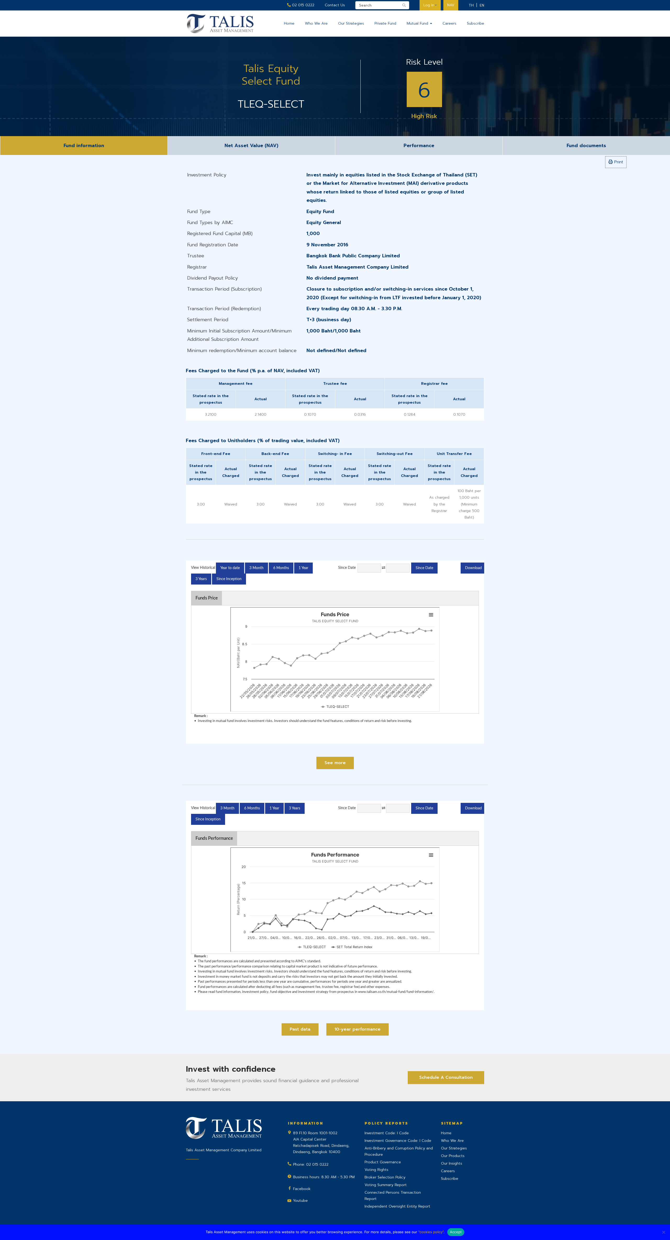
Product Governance (383, 1162)
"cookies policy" (431, 1232)
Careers (449, 23)
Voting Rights (376, 1169)
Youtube (300, 1200)
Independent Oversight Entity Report (397, 1206)
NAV (450, 5)
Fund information (84, 145)
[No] (663, 1232)
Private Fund (385, 23)
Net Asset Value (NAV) (251, 145)
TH (471, 5)
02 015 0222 (302, 5)
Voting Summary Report (386, 1185)
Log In (428, 5)
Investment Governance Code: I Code (398, 1140)
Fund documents (586, 145)
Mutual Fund (418, 23)
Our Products (453, 1156)
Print (618, 162)
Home (289, 23)
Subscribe (475, 23)
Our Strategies (351, 23)
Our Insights (451, 1163)
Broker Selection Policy (385, 1177)
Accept (456, 1232)
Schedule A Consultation (446, 1077)
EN (482, 5)
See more (335, 763)
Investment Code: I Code (387, 1133)
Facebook (302, 1189)
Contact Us (335, 5)
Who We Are (316, 23)
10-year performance (357, 1029)
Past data (300, 1029)
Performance (419, 145)
